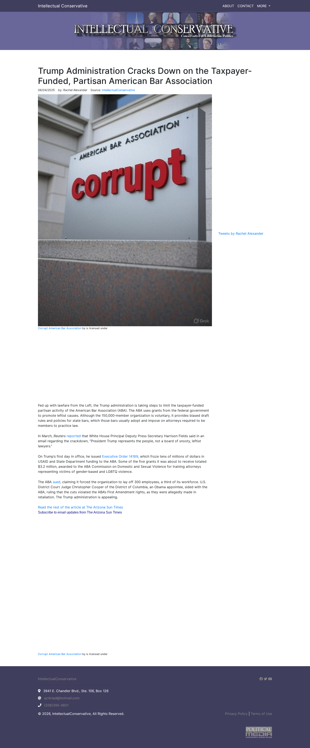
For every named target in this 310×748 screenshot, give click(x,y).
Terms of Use (261, 714)
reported (74, 436)
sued (56, 482)
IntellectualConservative (57, 679)
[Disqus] (125, 588)
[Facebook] (261, 679)
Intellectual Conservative (63, 5)
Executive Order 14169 (120, 456)
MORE (262, 6)
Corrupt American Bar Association (59, 328)
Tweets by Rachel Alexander (240, 233)
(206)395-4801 (56, 705)
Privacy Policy (236, 714)
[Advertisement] (125, 364)
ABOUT (228, 6)
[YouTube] (270, 679)
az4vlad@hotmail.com (62, 698)
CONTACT (245, 6)
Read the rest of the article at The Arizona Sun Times (80, 507)
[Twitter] (265, 679)
